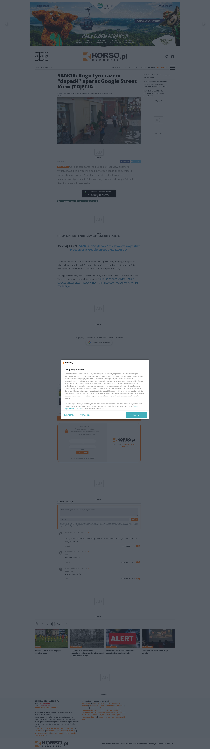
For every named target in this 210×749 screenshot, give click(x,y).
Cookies (78, 408)
